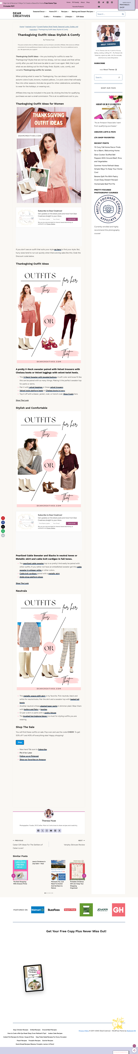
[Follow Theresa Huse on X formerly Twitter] (42, 831)
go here (57, 249)
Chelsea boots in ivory (55, 390)
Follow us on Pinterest (29, 756)
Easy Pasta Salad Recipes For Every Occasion (51, 1037)
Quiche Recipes (47, 1040)
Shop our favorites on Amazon (33, 759)
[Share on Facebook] (3, 522)
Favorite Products (78, 6)
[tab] (45, 893)
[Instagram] (107, 2)
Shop (88, 2)
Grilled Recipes (35, 1030)
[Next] (84, 876)
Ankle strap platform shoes (31, 577)
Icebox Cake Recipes (55, 1033)
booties (44, 709)
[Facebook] (99, 2)
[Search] (119, 77)
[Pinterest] (112, 2)
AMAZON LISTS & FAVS (105, 132)
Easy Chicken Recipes (20, 1030)
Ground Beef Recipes (49, 1030)
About (83, 2)
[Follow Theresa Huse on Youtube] (51, 831)
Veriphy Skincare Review (74, 843)
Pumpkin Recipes (34, 1040)
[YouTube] (99, 7)
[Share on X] (3, 527)
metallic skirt (54, 573)
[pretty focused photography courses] (108, 209)
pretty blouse (50, 713)
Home (68, 2)
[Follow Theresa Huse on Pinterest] (55, 831)
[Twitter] (103, 2)
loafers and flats (31, 709)
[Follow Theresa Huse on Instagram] (47, 831)
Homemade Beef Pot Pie (104, 184)
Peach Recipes (22, 1040)
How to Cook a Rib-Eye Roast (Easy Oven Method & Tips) (27, 1033)
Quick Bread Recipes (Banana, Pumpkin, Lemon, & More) (35, 1044)
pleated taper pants (48, 706)
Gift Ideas (80, 17)
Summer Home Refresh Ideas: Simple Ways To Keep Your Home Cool (108, 168)
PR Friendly (75, 2)
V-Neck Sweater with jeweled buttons (40, 377)
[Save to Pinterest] (3, 518)
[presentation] (20, 870)
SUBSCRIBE (99, 63)
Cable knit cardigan (28, 573)
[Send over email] (3, 531)
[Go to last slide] (13, 876)
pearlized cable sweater (33, 563)
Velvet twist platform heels (31, 390)
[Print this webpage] (3, 535)
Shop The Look (22, 583)
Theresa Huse (49, 40)
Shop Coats (68, 394)
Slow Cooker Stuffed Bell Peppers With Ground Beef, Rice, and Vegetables (108, 158)
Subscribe (42, 749)
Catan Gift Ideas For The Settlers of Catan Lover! (28, 844)
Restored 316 (131, 1031)
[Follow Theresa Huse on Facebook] (38, 831)
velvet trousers (56, 387)
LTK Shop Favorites (104, 137)
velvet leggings (36, 387)
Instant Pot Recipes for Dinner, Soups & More (18, 1037)
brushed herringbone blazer (35, 716)
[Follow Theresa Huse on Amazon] (59, 831)
